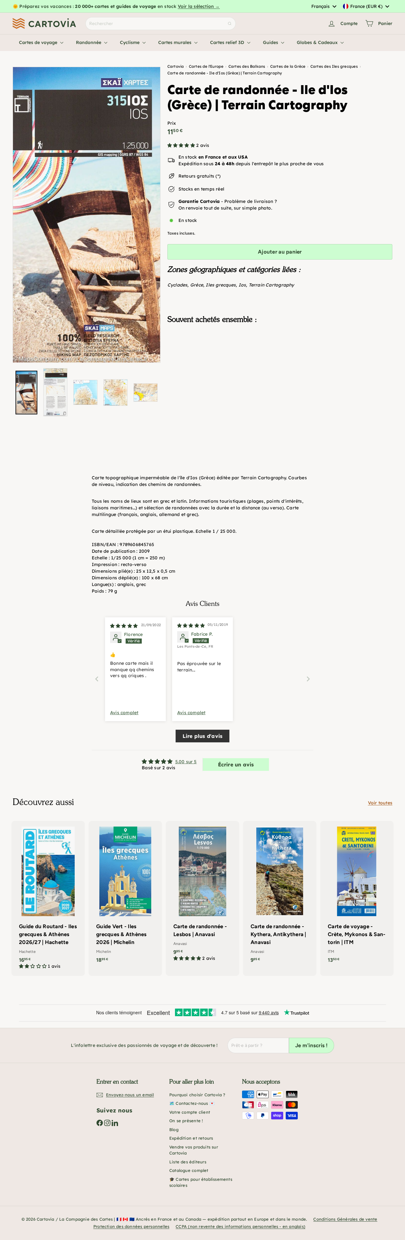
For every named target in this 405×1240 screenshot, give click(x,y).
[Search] (230, 23)
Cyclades (177, 285)
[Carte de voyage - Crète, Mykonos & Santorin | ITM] (356, 895)
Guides (271, 42)
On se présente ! (186, 1120)
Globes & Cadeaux (318, 42)
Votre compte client (189, 1112)
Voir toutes (380, 803)
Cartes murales (175, 42)
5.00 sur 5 (186, 762)
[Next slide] (308, 679)
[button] (181, 145)
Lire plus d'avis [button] (202, 736)
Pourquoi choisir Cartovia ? (197, 1094)
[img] (124, 626)
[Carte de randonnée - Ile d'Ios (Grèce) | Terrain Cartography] (279, 360)
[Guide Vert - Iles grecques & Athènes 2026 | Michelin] (125, 895)
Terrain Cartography (271, 285)
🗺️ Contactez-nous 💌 (192, 1103)
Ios (242, 285)
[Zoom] (86, 214)
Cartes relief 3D (228, 42)
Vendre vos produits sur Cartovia (193, 1150)
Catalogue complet (189, 1170)
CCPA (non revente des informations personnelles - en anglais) (240, 1226)
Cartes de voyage (39, 42)
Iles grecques (221, 285)
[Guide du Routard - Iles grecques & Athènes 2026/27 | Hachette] (48, 898)
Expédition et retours (191, 1138)
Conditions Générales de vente (345, 1219)
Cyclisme (130, 42)
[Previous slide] (97, 679)
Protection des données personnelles (131, 1226)
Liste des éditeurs (187, 1161)
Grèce (196, 285)
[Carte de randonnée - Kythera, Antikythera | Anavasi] (279, 895)
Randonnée (89, 42)
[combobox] (324, 6)
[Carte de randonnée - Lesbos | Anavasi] (202, 894)
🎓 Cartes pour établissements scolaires (200, 1182)
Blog (173, 1129)
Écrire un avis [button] (236, 764)
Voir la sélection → (199, 6)
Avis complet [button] (124, 712)
